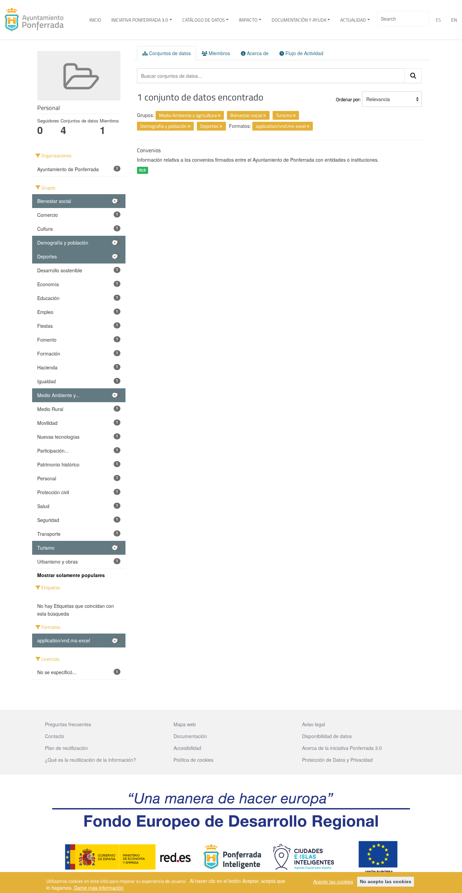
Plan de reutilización (66, 748)
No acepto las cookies (385, 881)
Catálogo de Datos (203, 19)
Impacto (248, 19)
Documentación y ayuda (299, 19)
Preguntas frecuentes (68, 724)
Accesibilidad (187, 748)
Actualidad (353, 19)
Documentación (190, 736)
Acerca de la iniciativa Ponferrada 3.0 (342, 748)
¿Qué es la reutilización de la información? (90, 759)
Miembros (218, 53)
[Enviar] (413, 75)
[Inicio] (36, 20)
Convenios (149, 150)
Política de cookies (193, 759)
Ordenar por (348, 99)
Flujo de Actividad (303, 53)
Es (438, 19)
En (454, 19)
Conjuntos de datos (169, 53)
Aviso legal (313, 724)
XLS (142, 170)
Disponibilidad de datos (327, 736)
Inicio (95, 19)
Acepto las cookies (333, 881)
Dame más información (99, 887)
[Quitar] (219, 115)
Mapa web (185, 724)
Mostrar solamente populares (71, 575)
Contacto (54, 736)
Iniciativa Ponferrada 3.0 (139, 19)
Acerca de (257, 53)
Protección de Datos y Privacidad (337, 759)
